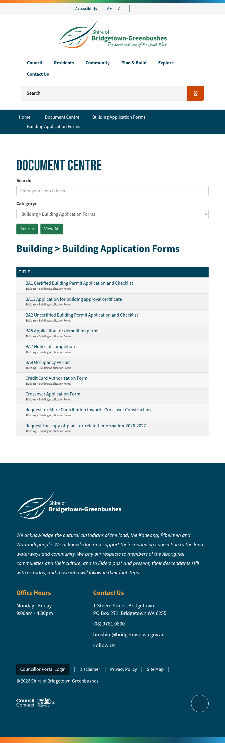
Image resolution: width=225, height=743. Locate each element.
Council (34, 63)
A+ (109, 9)
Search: (24, 180)
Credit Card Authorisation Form (56, 378)
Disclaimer (89, 669)
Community (98, 63)
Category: (26, 204)
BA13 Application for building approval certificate (73, 299)
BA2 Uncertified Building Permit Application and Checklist (81, 315)
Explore (166, 63)
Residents (64, 63)
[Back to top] (200, 703)
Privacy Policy (123, 669)
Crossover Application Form (52, 394)
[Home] (112, 34)
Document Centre (62, 117)
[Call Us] (141, 9)
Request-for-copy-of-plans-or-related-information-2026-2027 (85, 426)
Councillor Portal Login (43, 669)
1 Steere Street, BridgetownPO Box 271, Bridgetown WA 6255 (129, 609)
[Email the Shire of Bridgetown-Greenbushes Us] (136, 9)
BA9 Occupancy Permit (47, 362)
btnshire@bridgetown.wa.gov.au (129, 634)
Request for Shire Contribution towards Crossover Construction (88, 410)
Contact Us (38, 74)
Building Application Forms (119, 117)
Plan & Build (133, 63)
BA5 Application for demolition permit (62, 331)
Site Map (155, 669)
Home (24, 117)
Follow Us (104, 645)
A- (120, 9)
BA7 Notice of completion (50, 346)
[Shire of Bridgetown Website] (68, 505)
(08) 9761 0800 (109, 623)
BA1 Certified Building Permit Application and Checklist (79, 283)
